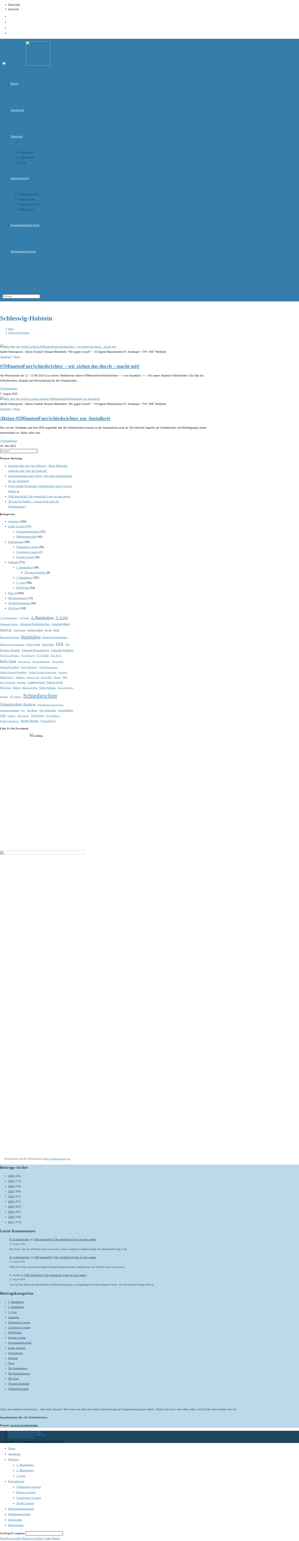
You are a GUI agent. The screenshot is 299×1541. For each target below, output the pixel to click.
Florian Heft (57, 662)
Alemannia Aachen (9, 624)
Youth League (25, 1503)
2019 (11, 1211)
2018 (11, 1217)
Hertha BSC (46, 677)
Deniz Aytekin (33, 644)
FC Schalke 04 (28, 656)
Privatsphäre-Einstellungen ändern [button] (24, 1432)
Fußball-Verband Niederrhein (42, 672)
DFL (67, 644)
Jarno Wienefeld (7, 683)
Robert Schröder (65, 688)
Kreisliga (21, 682)
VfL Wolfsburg (53, 716)
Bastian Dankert (35, 630)
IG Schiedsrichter (19, 1239)
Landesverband (36, 682)
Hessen (57, 677)
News (17, 356)
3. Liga (20, 582)
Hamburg (20, 677)
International (15, 542)
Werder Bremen (30, 721)
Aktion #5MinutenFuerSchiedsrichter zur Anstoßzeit (55, 418)
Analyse (6, 630)
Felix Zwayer (24, 662)
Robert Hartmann (47, 687)
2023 (11, 1191)
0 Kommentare (8, 388)
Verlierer (11, 716)
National (13, 562)
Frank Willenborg (29, 667)
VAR (2, 715)
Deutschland (48, 644)
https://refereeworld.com (56, 1158)
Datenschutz (14, 4)
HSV (65, 677)
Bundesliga (30, 637)
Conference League (27, 552)
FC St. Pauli (43, 655)
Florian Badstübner (41, 662)
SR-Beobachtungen (19, 603)
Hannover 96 (33, 677)
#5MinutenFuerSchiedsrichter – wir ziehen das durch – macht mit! (70, 366)
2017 (11, 1222)
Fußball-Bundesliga (48, 667)
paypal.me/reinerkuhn (24, 1425)
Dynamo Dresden (10, 650)
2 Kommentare (8, 440)
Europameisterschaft (28, 531)
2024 (11, 1186)
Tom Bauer (32, 710)
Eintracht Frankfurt (62, 650)
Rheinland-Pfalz (29, 688)
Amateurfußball (61, 624)
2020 (11, 1206)
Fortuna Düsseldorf (9, 667)
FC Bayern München (10, 656)
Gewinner (62, 672)
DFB (59, 644)
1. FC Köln (24, 618)
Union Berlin (65, 710)
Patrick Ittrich (55, 682)
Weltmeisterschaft (26, 536)
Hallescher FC (7, 677)
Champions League (27, 547)
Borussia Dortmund (9, 637)
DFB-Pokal (22, 587)
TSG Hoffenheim (47, 710)
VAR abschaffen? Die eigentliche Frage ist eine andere (39, 496)
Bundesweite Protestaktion (12, 645)
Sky (23, 711)
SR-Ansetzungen (17, 598)
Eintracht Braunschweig (35, 650)
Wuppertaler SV (48, 721)
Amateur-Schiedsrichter (35, 624)
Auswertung (20, 630)
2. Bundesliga (24, 577)
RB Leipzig (5, 687)
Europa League (25, 557)
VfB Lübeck (23, 716)
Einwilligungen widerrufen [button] (21, 1436)
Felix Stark (8, 661)
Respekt (17, 687)
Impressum (13, 9)
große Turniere (16, 526)
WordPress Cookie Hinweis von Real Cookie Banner (30, 1538)
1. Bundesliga (24, 567)
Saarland (4, 697)
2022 (11, 1196)
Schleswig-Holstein (18, 332)
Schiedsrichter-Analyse (18, 704)
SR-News (13, 608)
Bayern (48, 630)
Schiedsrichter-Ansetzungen (50, 705)
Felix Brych (55, 656)
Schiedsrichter (40, 695)
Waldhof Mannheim (9, 721)
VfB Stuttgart (37, 715)
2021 (11, 1201)
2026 (11, 1176)
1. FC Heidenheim (8, 618)
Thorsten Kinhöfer (35, 572)
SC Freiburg (15, 697)
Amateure (5, 356)
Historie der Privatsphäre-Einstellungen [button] (27, 1434)
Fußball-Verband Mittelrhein (13, 672)
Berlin (56, 630)
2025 (11, 1181)
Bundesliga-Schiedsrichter (55, 637)
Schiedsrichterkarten (10, 710)
